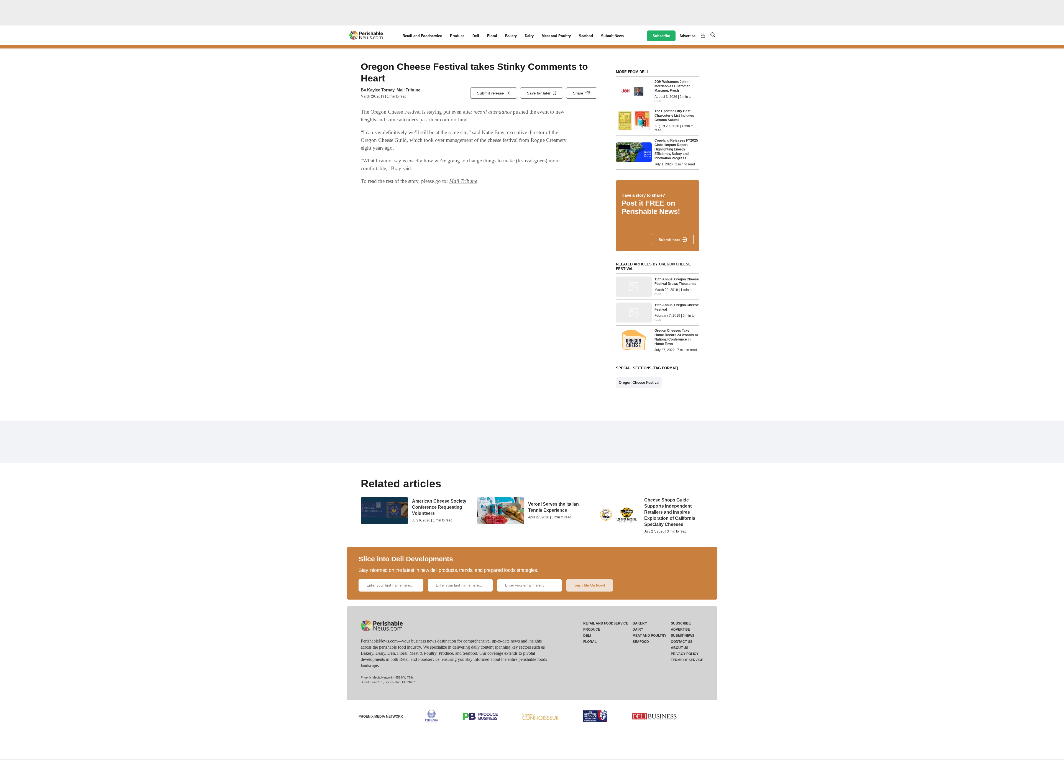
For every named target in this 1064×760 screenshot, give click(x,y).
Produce (457, 36)
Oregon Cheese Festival (639, 382)
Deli (475, 36)
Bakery (511, 36)
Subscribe (661, 36)
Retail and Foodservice (422, 36)
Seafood (586, 36)
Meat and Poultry (556, 36)
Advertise (687, 36)
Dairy (529, 36)
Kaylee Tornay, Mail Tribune (393, 90)
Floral (492, 36)
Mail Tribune (463, 181)
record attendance (492, 112)
